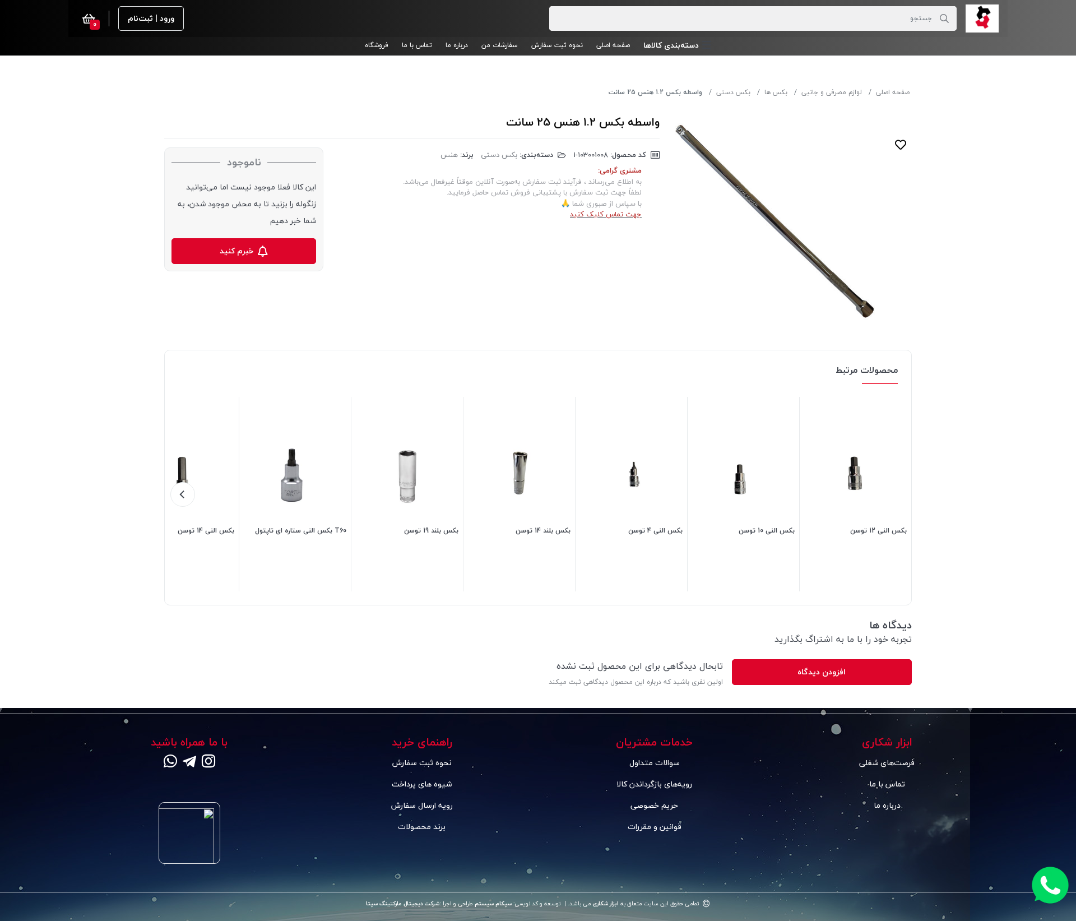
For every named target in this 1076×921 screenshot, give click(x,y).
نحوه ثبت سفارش (422, 763)
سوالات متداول (654, 763)
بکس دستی (733, 92)
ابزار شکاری (605, 904)
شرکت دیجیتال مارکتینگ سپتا (402, 904)
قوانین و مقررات (654, 827)
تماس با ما (887, 784)
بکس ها (775, 92)
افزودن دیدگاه (821, 672)
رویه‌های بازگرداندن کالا (654, 784)
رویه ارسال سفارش (422, 805)
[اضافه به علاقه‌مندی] (900, 144)
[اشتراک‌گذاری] (900, 167)
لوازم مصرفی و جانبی (831, 92)
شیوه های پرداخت (422, 784)
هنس (449, 155)
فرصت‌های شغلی (887, 763)
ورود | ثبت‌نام (151, 18)
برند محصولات (422, 827)
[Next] (182, 494)
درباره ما (887, 805)
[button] (677, 45)
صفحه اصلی (893, 92)
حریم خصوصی (654, 805)
